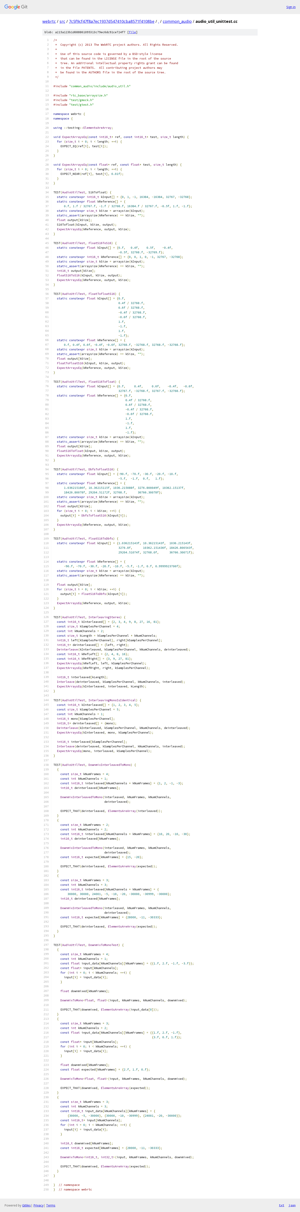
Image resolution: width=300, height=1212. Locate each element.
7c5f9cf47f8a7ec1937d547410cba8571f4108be (111, 21)
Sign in (291, 7)
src (62, 21)
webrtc (49, 21)
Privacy (38, 1205)
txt (281, 1205)
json (292, 1205)
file (132, 32)
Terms (50, 1205)
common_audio (177, 21)
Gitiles (26, 1205)
